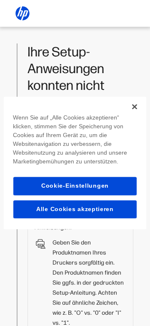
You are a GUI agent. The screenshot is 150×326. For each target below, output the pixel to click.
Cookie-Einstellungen (75, 185)
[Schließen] (134, 106)
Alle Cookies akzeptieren (75, 209)
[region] (75, 163)
